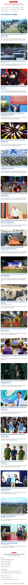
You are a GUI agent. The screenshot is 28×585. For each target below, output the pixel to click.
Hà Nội (2, 64)
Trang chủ (2, 7)
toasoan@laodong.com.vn (7, 566)
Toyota (15, 118)
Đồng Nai (2, 519)
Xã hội (7, 7)
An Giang (2, 546)
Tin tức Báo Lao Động (9, 14)
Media (10, 7)
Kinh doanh (17, 7)
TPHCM (2, 38)
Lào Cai (2, 144)
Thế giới (7, 11)
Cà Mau (5, 412)
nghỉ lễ (19, 306)
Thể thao (13, 7)
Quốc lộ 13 (11, 198)
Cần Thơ (2, 306)
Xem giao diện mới (15, 11)
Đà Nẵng (2, 492)
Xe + (10, 11)
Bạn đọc (6, 9)
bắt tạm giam (14, 465)
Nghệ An (2, 278)
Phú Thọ (21, 117)
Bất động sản (22, 9)
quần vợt (5, 359)
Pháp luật (22, 7)
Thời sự (2, 9)
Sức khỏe (2, 11)
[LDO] (14, 25)
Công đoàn (10, 9)
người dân (2, 493)
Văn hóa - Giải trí (16, 9)
